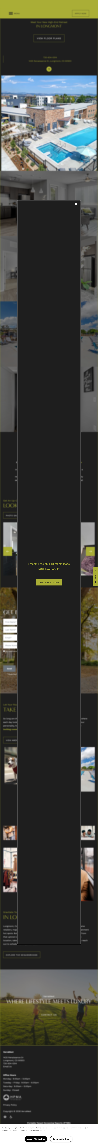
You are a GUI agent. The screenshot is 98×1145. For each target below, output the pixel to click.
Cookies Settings (61, 1139)
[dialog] (49, 572)
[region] (49, 1134)
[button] (49, 582)
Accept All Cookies (36, 1139)
